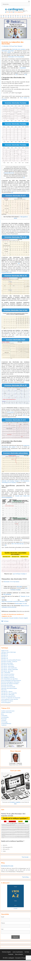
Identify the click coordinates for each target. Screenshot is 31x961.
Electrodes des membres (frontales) (9, 683)
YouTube (27, 952)
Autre (4, 851)
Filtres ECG (3, 690)
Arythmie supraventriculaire (7, 711)
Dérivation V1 (4, 653)
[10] (25, 74)
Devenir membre (13, 618)
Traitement (3, 725)
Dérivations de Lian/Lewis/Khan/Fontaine (11, 660)
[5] (19, 263)
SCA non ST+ (6, 849)
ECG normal (10, 412)
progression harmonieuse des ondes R (15, 446)
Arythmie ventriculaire (6, 712)
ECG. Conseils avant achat (7, 675)
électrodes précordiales (8, 51)
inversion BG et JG (9, 173)
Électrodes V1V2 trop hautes (16, 57)
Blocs (2, 714)
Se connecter (5, 618)
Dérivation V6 (4, 655)
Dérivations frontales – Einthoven (9, 661)
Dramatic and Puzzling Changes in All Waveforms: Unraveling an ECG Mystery (15, 481)
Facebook (10, 954)
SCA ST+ (5, 845)
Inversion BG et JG (6, 272)
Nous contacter (19, 954)
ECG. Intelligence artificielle (7, 677)
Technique (6, 621)
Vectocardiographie (6, 702)
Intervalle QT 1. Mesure (6, 691)
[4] (25, 68)
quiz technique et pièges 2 (20, 574)
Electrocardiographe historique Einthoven (11, 680)
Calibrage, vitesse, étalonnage (8, 652)
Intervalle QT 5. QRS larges (7, 694)
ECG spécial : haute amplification (9, 668)
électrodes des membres (18, 49)
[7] (13, 336)
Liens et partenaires (18, 952)
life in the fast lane (17, 544)
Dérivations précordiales (7, 663)
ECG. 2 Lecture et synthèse (7, 674)
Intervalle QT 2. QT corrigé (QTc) (9, 693)
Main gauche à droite (21, 217)
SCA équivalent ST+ (8, 847)
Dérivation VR (4, 658)
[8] (24, 415)
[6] (12, 192)
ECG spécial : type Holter (7, 671)
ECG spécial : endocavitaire (7, 666)
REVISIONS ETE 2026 (7, 866)
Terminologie (4, 722)
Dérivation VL (4, 657)
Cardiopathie (4, 715)
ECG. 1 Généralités (5, 672)
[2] (22, 68)
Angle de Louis (4, 650)
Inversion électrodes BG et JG (8, 696)
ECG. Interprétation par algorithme (9, 679)
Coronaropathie (5, 717)
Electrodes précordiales (7, 685)
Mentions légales (6, 952)
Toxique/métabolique (6, 723)
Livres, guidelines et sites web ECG (9, 699)
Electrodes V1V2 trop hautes (8, 686)
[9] (9, 52)
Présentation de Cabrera (7, 701)
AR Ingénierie (24, 958)
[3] (23, 68)
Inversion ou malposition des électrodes (10, 697)
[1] (8, 52)
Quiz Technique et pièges (18, 589)
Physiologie (4, 719)
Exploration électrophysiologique (9, 688)
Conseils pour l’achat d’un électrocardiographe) (15, 496)
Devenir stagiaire (23, 618)
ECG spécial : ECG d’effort (7, 664)
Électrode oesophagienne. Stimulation (10, 682)
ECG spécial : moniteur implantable (9, 669)
